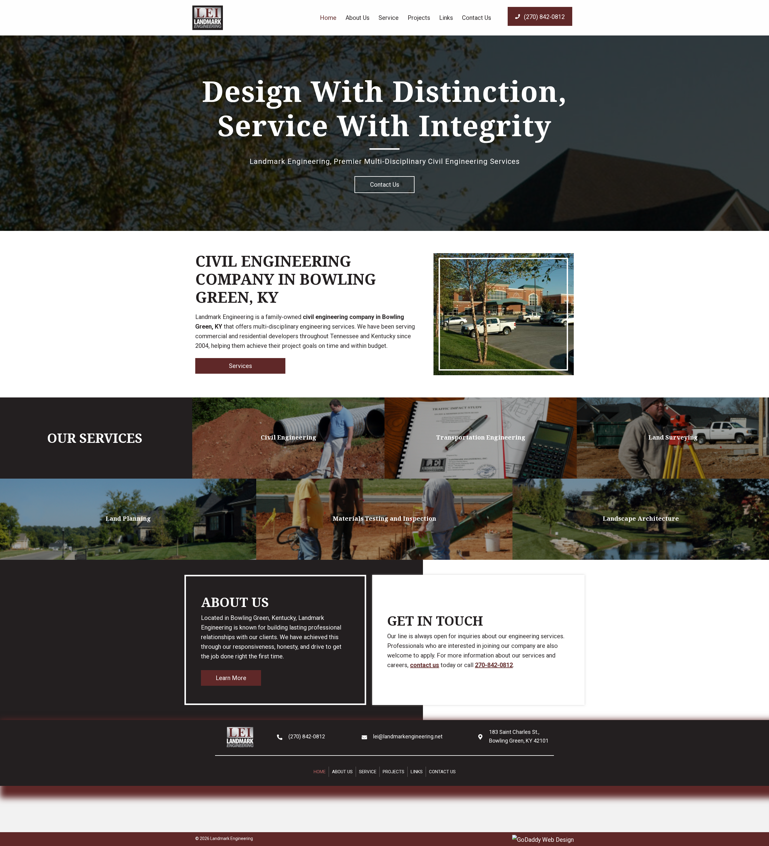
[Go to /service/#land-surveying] (673, 438)
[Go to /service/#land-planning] (128, 519)
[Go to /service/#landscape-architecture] (640, 519)
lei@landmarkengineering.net (407, 736)
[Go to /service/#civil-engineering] (288, 438)
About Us (342, 771)
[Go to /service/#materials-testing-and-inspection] (384, 519)
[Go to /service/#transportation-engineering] (480, 438)
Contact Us (442, 771)
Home (320, 771)
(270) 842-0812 (306, 736)
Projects (393, 771)
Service (367, 771)
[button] (540, 16)
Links (417, 771)
